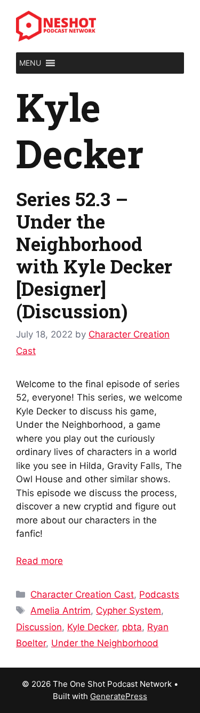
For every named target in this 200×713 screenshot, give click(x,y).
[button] (30, 63)
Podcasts (159, 594)
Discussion (39, 627)
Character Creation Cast (82, 594)
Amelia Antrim (60, 610)
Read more (39, 560)
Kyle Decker (92, 627)
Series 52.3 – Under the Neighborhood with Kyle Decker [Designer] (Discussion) (94, 254)
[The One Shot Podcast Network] (56, 25)
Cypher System (128, 610)
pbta (132, 627)
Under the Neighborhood (104, 643)
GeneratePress (118, 696)
